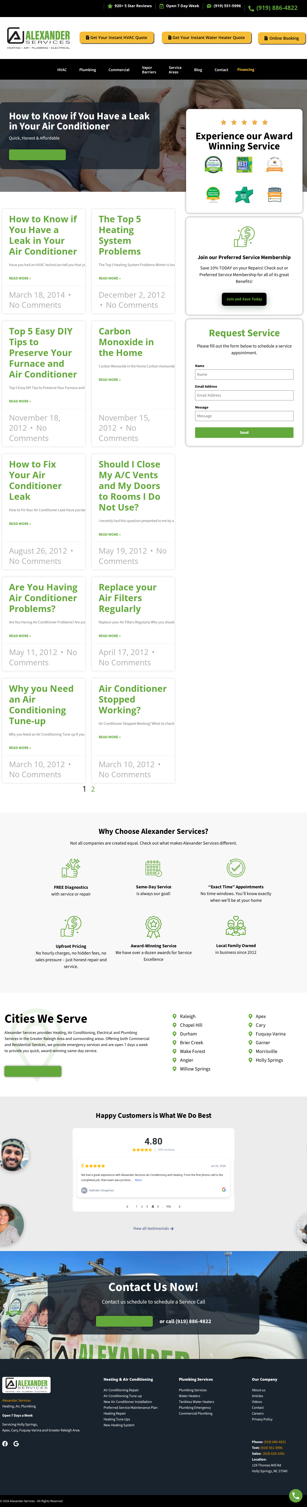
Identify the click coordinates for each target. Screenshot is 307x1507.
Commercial (119, 70)
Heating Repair (115, 1413)
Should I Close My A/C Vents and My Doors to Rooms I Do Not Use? (129, 485)
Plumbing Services (193, 1390)
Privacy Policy (262, 1419)
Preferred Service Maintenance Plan (131, 1407)
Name (199, 366)
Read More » (20, 278)
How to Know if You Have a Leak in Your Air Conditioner (43, 235)
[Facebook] (5, 1443)
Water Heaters (189, 1395)
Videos (257, 1401)
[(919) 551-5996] (209, 6)
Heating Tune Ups (117, 1419)
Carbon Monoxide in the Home (126, 342)
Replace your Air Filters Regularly (128, 598)
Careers (258, 1413)
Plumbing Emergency (195, 1407)
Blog (198, 70)
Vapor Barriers (149, 70)
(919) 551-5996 (227, 5)
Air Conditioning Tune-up (123, 1395)
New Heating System (119, 1425)
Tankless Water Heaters (196, 1401)
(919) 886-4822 (277, 8)
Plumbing (87, 70)
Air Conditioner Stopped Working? (133, 699)
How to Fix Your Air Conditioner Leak (35, 480)
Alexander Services (16, 1400)
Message (201, 407)
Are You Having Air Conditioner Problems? (43, 598)
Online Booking (284, 38)
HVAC (62, 70)
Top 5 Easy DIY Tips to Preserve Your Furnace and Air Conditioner (43, 352)
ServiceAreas (175, 70)
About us (258, 1390)
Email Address (206, 386)
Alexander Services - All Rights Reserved (36, 1501)
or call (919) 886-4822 (185, 1321)
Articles (257, 1395)
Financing (245, 69)
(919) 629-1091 (274, 1453)
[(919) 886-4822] (251, 8)
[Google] (16, 1443)
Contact (221, 70)
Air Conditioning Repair (121, 1390)
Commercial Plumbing (195, 1413)
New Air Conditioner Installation (128, 1401)
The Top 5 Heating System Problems (120, 235)
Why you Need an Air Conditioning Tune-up (41, 704)
